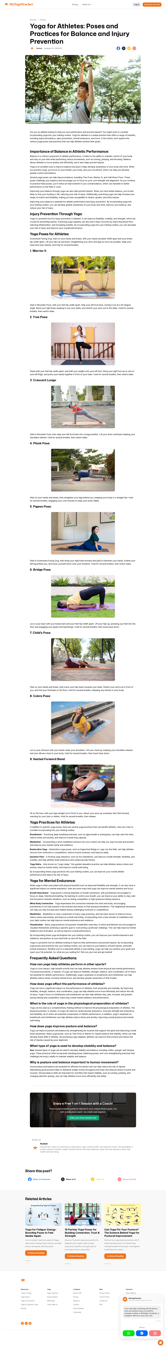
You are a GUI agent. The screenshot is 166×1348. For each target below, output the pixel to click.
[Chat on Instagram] (155, 1333)
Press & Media (78, 1308)
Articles (33, 20)
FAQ (100, 1305)
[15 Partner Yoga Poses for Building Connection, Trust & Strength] (83, 1214)
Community (77, 1312)
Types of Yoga (26, 1293)
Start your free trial (152, 4)
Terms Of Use (104, 1297)
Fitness (43, 20)
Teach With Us (52, 1305)
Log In (136, 4)
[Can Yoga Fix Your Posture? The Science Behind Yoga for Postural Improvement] (122, 1214)
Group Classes (52, 1297)
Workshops (51, 1301)
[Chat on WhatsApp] (129, 1333)
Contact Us (103, 1301)
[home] (19, 4)
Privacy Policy (104, 1293)
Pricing (75, 4)
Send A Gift (77, 1293)
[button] (88, 4)
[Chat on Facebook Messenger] (142, 1333)
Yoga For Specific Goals (29, 1305)
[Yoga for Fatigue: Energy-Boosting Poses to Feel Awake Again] (43, 1214)
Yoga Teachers (52, 1293)
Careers (76, 1305)
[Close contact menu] (160, 1342)
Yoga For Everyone (28, 1301)
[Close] (160, 1299)
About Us (76, 1301)
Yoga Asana (25, 1297)
